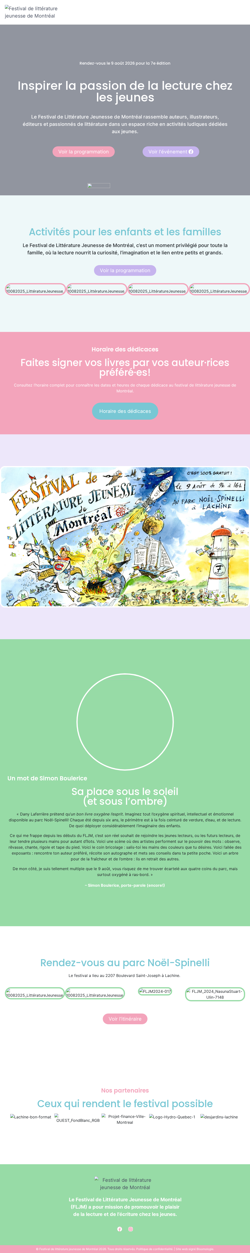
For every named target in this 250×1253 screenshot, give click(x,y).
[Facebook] (119, 1229)
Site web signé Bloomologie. (195, 1249)
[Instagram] (130, 1229)
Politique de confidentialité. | (156, 1249)
